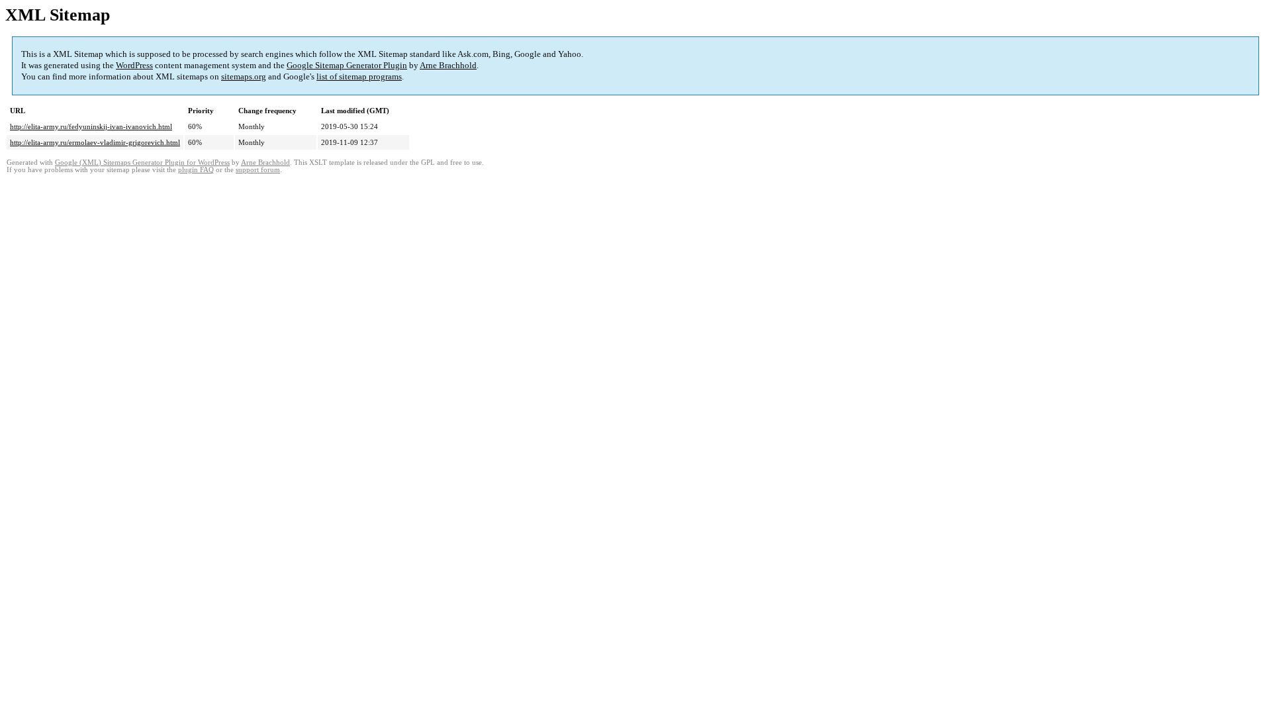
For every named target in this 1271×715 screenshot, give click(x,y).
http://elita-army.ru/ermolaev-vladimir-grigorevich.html (95, 142)
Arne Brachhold (448, 65)
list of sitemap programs (359, 76)
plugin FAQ (196, 169)
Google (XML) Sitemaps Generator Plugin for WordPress (142, 162)
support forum (258, 169)
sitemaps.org (243, 76)
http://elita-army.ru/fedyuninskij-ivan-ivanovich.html (91, 126)
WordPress (134, 65)
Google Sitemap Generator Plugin (347, 65)
